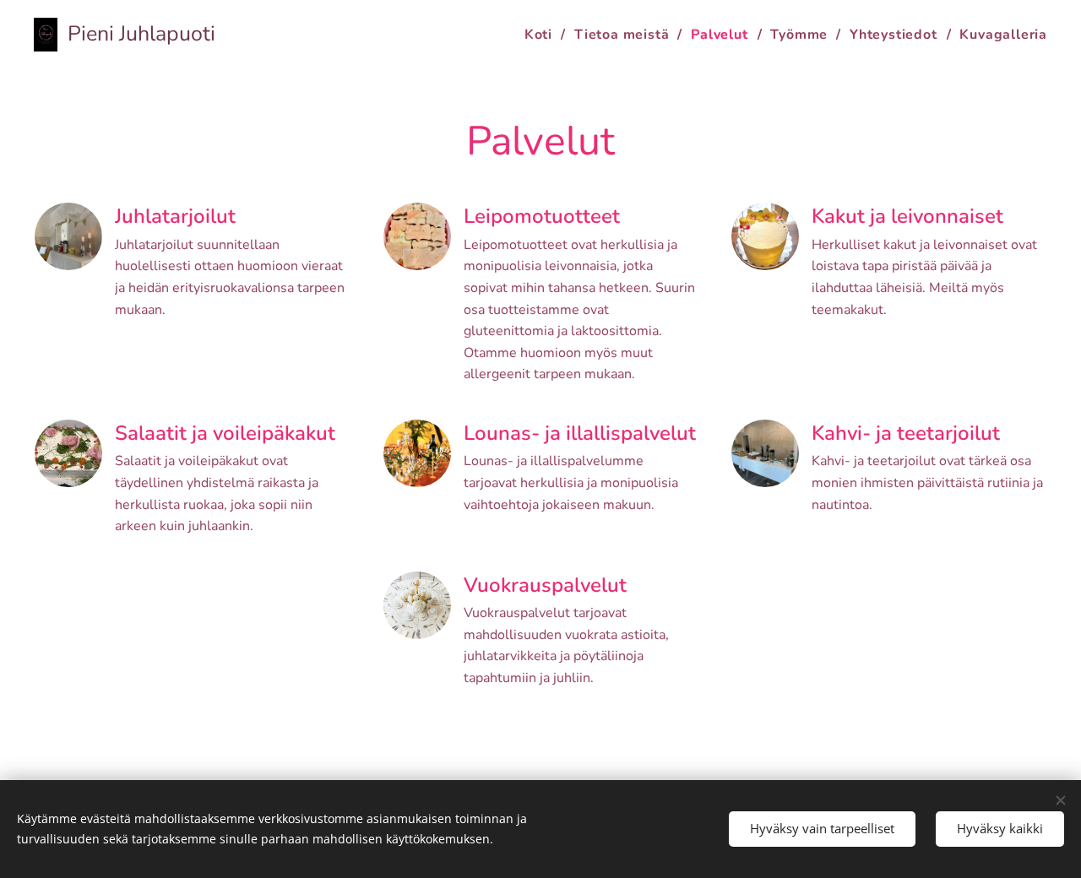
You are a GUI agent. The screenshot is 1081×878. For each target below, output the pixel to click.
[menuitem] (543, 35)
